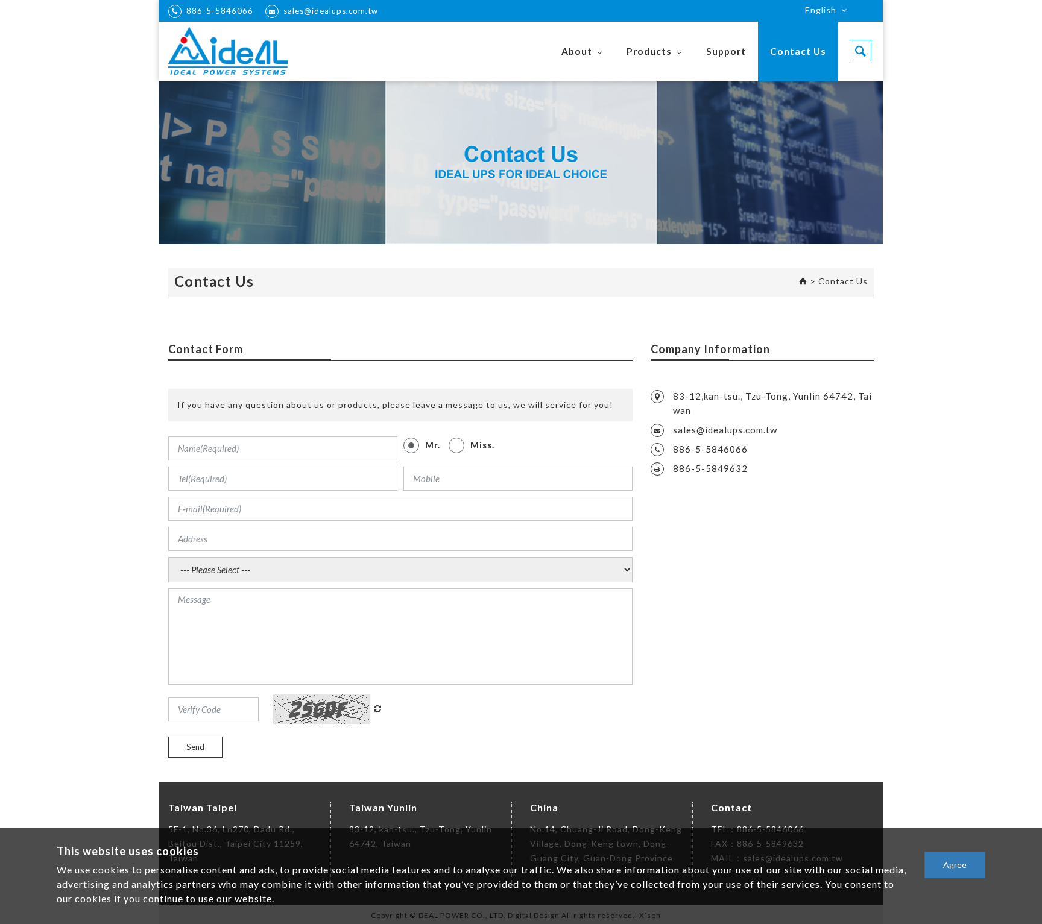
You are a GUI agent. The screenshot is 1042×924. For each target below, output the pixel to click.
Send (195, 747)
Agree (955, 865)
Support (726, 51)
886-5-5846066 (219, 11)
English (820, 10)
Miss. (482, 444)
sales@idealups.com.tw (330, 11)
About (576, 51)
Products (649, 51)
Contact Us (798, 51)
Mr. (432, 444)
